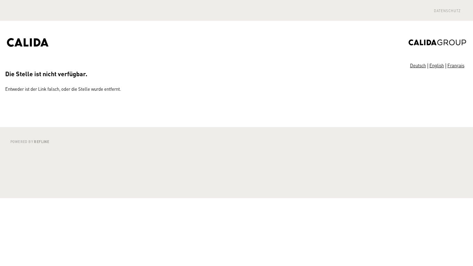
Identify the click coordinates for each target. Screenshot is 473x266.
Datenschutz (447, 11)
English (436, 65)
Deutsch (418, 65)
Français (455, 65)
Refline (41, 142)
